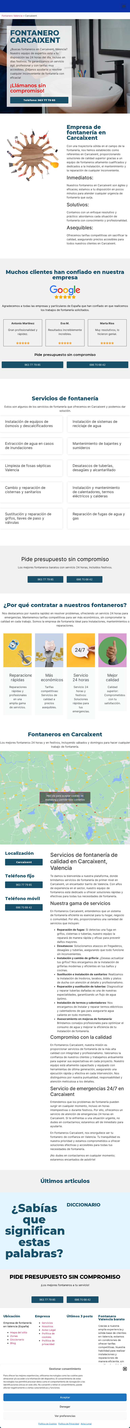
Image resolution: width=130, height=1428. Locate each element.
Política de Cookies (47, 1423)
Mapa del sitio (18, 1332)
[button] (125, 1369)
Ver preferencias (65, 1416)
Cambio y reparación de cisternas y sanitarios (25, 490)
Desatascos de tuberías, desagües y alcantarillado (94, 468)
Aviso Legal (86, 1423)
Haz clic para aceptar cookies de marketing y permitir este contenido (65, 797)
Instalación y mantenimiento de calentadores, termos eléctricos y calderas (96, 492)
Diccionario (17, 1339)
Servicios (47, 1322)
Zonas (14, 1336)
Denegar (65, 1406)
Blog (13, 1343)
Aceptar (65, 1397)
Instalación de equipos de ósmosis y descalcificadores (29, 423)
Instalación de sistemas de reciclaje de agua (95, 423)
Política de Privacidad (68, 1423)
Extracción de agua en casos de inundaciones (29, 445)
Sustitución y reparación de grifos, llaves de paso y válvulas (28, 518)
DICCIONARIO (83, 1205)
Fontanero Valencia (12, 15)
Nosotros (47, 1326)
